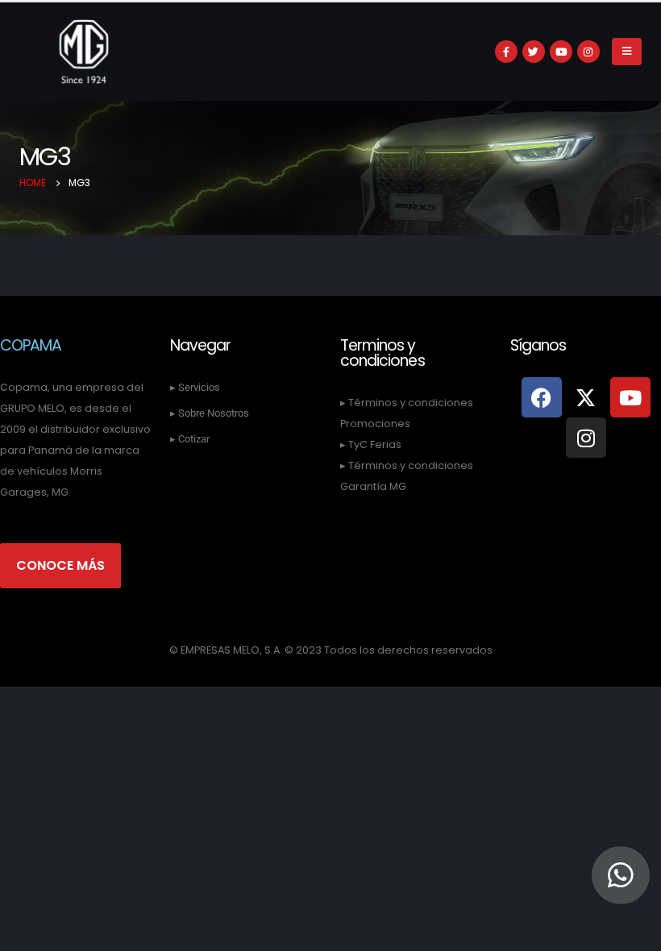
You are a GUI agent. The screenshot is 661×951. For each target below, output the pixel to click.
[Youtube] (561, 51)
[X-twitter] (586, 397)
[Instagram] (588, 51)
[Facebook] (506, 51)
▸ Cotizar (190, 439)
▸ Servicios (195, 387)
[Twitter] (533, 51)
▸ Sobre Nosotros (209, 413)
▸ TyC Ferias (370, 444)
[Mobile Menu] (627, 51)
